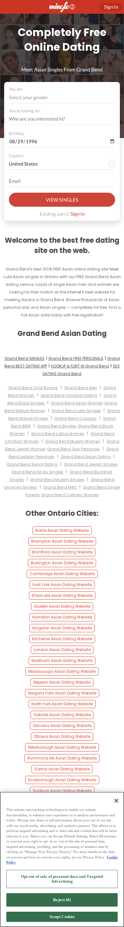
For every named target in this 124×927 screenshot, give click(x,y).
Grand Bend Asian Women (77, 403)
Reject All (62, 899)
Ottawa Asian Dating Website (62, 736)
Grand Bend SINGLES (24, 358)
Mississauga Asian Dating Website (62, 671)
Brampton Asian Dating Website (62, 541)
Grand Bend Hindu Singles (37, 472)
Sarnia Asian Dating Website (62, 769)
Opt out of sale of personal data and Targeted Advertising (62, 879)
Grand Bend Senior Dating (32, 464)
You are (15, 89)
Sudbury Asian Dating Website (62, 790)
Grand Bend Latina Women (57, 433)
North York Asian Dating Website (62, 704)
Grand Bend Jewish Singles (90, 464)
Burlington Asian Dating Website (62, 563)
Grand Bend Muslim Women (72, 441)
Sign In (78, 214)
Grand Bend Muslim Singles (57, 479)
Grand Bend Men (80, 387)
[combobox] (62, 97)
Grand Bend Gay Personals (73, 449)
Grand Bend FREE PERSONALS (75, 358)
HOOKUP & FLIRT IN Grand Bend (80, 366)
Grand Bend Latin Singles (76, 410)
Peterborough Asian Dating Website (62, 747)
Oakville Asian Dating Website (62, 714)
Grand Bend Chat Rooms (33, 387)
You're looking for (24, 111)
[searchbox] (58, 119)
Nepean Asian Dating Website (62, 682)
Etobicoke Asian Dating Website (62, 595)
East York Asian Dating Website (62, 584)
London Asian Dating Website (62, 649)
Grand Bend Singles (56, 426)
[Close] (116, 801)
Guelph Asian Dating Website (62, 606)
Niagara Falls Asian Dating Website (62, 693)
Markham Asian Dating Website (62, 660)
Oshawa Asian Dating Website (62, 725)
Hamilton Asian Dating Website (62, 617)
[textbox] (61, 97)
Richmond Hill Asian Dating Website (62, 758)
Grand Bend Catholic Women (70, 495)
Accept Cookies (62, 917)
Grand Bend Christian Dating (69, 395)
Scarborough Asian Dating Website (62, 779)
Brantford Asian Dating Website (62, 552)
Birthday (16, 133)
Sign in (111, 7)
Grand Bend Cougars (75, 418)
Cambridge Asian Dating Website (62, 573)
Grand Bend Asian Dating (86, 456)
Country (16, 155)
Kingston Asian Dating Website (62, 628)
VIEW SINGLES (62, 200)
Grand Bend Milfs (60, 487)
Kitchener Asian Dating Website (62, 638)
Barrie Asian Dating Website (62, 530)
